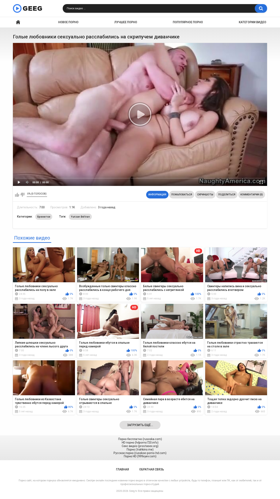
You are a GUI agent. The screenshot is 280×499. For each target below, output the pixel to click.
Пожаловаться (181, 194)
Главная (18, 22)
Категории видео (252, 22)
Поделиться (226, 194)
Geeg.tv (133, 491)
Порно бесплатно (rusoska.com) (140, 439)
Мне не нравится (22, 195)
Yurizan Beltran (80, 216)
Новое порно (68, 22)
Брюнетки (43, 216)
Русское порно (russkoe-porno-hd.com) (140, 453)
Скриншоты (205, 194)
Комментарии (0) (251, 194)
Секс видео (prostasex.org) (140, 446)
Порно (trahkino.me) (140, 449)
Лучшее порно (125, 22)
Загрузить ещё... (140, 425)
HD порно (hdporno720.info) (140, 442)
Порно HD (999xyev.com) (140, 456)
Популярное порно (188, 22)
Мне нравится (17, 195)
